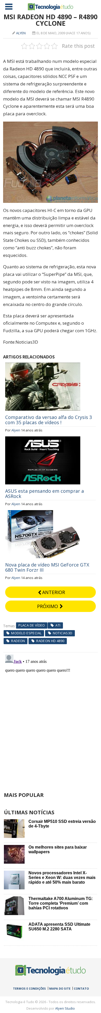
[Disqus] (50, 717)
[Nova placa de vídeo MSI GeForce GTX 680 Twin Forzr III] (42, 513)
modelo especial (26, 633)
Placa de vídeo (31, 625)
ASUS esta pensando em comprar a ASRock (44, 493)
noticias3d (63, 633)
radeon (18, 640)
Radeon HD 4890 (50, 640)
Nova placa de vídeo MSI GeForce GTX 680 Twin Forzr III (47, 567)
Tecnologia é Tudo (50, 6)
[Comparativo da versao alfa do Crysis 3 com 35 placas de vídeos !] (42, 365)
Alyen (21, 33)
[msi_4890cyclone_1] (50, 125)
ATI (57, 625)
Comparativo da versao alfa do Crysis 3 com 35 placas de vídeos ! (48, 419)
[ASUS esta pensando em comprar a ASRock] (42, 439)
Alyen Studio (65, 1008)
